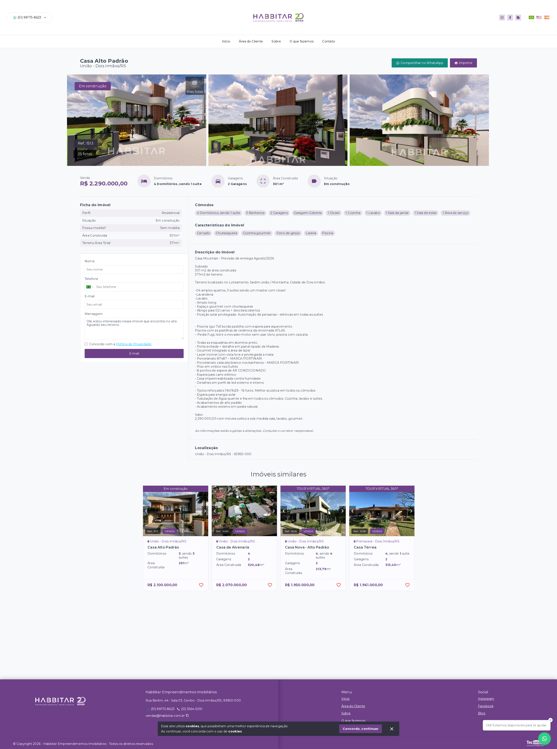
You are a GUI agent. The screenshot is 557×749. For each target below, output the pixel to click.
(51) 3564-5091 (191, 709)
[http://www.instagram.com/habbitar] (502, 17)
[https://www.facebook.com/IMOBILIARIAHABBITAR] (510, 17)
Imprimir (465, 63)
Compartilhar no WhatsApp (422, 63)
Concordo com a (120, 344)
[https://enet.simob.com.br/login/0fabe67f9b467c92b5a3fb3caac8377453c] (518, 17)
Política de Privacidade (133, 344)
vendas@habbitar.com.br (165, 715)
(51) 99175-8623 (29, 17)
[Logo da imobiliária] (60, 701)
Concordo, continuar (360, 729)
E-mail (134, 353)
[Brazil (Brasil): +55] (90, 287)
